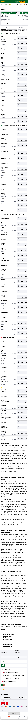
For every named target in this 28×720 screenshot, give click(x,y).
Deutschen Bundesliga (15, 575)
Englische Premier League (9, 641)
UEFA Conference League (14, 545)
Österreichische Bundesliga (9, 632)
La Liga (7, 575)
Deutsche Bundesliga (8, 639)
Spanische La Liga (7, 642)
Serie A (22, 575)
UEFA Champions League (16, 458)
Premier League (5, 577)
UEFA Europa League (7, 636)
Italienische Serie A (7, 644)
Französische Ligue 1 (7, 646)
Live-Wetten (16, 605)
